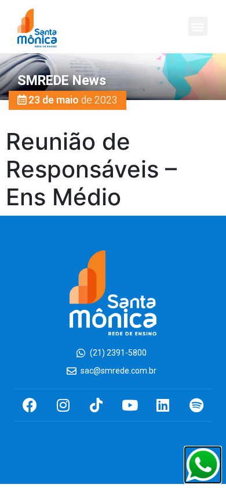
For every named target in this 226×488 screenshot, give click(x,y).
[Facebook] (30, 405)
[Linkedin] (163, 405)
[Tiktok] (96, 405)
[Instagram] (63, 405)
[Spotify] (196, 405)
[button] (197, 26)
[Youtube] (129, 405)
